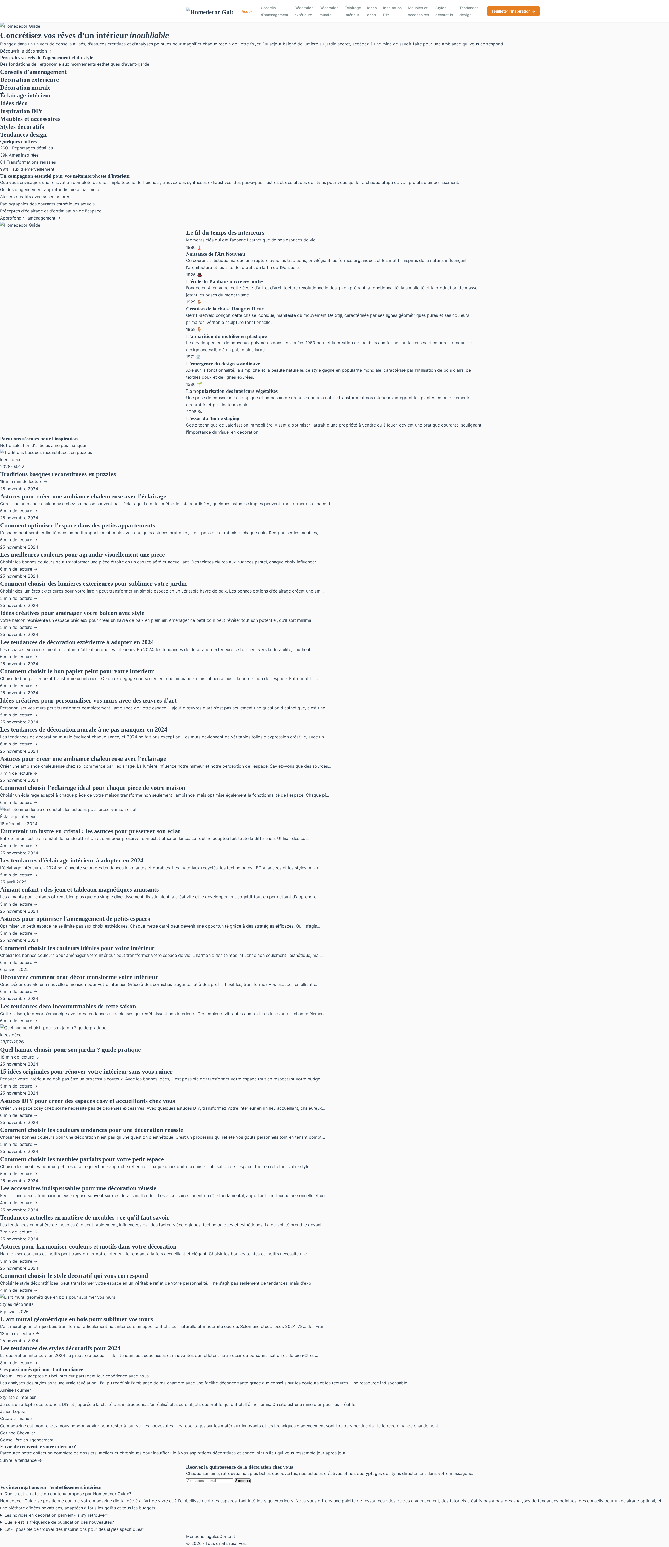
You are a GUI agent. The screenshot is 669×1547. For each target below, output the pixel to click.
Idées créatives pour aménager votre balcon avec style (72, 612)
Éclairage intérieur (353, 11)
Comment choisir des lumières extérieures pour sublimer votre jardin (93, 583)
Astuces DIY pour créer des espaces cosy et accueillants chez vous (87, 1100)
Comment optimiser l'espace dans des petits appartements (77, 525)
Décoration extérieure (304, 11)
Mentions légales (202, 1536)
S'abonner (242, 1481)
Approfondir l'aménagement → (30, 218)
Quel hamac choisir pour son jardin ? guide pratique (70, 1049)
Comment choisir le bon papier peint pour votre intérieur (77, 671)
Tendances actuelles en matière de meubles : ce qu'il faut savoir (85, 1217)
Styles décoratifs (444, 11)
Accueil (248, 11)
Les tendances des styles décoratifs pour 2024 (60, 1348)
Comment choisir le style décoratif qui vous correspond (74, 1275)
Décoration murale (329, 11)
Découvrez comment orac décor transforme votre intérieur (79, 977)
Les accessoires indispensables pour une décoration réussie (78, 1188)
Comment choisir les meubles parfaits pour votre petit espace (82, 1159)
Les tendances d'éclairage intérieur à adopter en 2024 (71, 860)
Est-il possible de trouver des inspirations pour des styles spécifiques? (74, 1529)
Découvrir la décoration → (26, 51)
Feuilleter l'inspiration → (513, 11)
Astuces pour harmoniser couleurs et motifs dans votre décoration (88, 1246)
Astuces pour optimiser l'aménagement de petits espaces (75, 918)
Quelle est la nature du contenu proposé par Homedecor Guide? (67, 1493)
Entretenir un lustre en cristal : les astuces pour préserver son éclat (90, 831)
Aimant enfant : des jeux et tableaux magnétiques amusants (79, 889)
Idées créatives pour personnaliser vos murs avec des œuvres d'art (88, 700)
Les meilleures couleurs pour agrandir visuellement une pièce (82, 554)
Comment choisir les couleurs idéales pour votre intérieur (77, 948)
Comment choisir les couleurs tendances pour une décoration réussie (91, 1129)
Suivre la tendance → (21, 1460)
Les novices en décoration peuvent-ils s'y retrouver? (56, 1515)
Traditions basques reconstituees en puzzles (58, 474)
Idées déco (372, 11)
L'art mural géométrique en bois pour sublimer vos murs (76, 1319)
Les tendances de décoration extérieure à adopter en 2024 (77, 642)
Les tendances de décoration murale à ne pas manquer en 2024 (83, 729)
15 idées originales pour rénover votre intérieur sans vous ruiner (86, 1071)
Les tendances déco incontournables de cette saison (68, 1006)
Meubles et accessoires (418, 11)
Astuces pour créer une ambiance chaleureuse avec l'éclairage (83, 496)
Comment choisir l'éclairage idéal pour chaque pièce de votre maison (92, 787)
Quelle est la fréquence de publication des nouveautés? (59, 1522)
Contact (227, 1536)
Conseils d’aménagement (274, 11)
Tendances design (468, 11)
